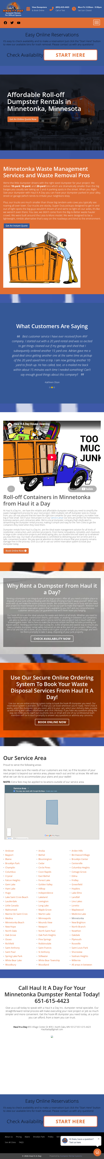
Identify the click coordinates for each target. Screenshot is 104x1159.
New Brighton (79, 922)
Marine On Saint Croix (16, 913)
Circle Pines (44, 867)
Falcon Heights (12, 880)
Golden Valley (45, 884)
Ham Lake (10, 888)
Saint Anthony (12, 947)
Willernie (76, 960)
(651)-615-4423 (62, 7)
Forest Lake (44, 880)
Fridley (75, 880)
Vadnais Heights (80, 956)
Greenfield (77, 884)
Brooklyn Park (12, 863)
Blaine (8, 859)
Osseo (8, 939)
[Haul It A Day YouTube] (18, 23)
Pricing (19, 1136)
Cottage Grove (79, 871)
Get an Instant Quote (17, 225)
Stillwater (43, 956)
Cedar (41, 863)
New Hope (10, 926)
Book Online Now (15, 550)
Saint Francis (44, 947)
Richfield (9, 943)
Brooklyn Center (80, 859)
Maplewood (78, 909)
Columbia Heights (81, 867)
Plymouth (77, 939)
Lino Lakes (77, 901)
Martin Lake (44, 913)
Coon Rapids (44, 871)
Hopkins (76, 888)
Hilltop (41, 888)
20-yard (41, 186)
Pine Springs (44, 939)
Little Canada (12, 905)
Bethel (41, 854)
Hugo (8, 892)
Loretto (75, 905)
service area (57, 517)
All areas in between (82, 964)
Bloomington (45, 859)
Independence (45, 892)
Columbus (10, 871)
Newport (42, 926)
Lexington (43, 901)
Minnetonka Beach (14, 922)
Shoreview (77, 951)
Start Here (70, 55)
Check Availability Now (52, 639)
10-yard (15, 186)
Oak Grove (10, 935)
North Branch (79, 926)
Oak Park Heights (47, 935)
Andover (9, 850)
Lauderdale (11, 901)
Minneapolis (44, 918)
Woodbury (10, 964)
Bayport (9, 854)
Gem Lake (10, 884)
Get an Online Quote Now (23, 119)
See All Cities (10, 1142)
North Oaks (11, 930)
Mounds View (45, 922)
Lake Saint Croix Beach (16, 897)
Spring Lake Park (13, 956)
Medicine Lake (79, 913)
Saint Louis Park (80, 947)
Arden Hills (77, 850)
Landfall (76, 897)
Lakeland (43, 897)
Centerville (77, 863)
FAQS (21, 1142)
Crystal (8, 876)
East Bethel (44, 876)
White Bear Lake (13, 960)
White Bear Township (49, 960)
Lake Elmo (77, 892)
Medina (9, 918)
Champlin (10, 867)
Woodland (43, 964)
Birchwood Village (81, 854)
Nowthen (76, 930)
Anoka (41, 850)
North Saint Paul (46, 930)
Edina (74, 876)
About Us (9, 1136)
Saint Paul (10, 951)
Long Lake (43, 905)
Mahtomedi (11, 909)
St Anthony (44, 951)
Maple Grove (44, 909)
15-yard (25, 186)
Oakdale (76, 935)
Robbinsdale (44, 943)
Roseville (76, 943)
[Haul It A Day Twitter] (12, 22)
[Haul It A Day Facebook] (5, 22)
